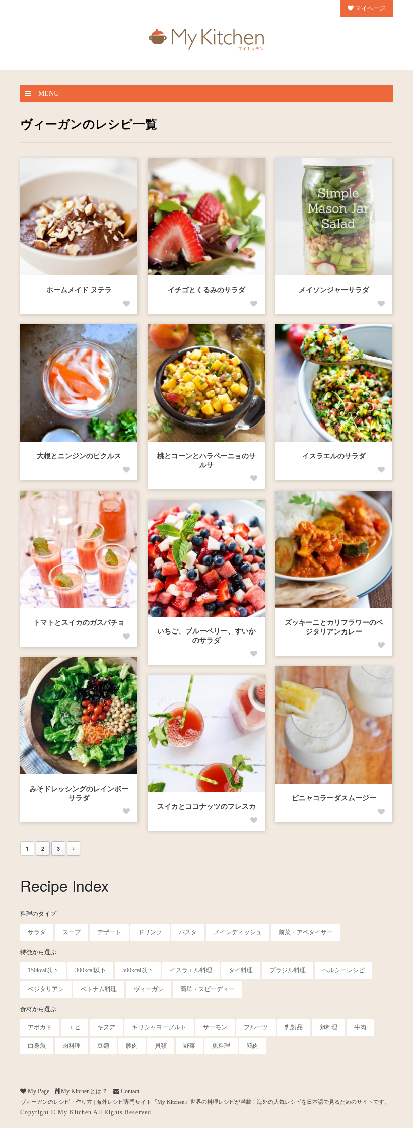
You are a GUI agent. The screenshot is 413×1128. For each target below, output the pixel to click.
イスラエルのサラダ (334, 456)
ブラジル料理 (287, 970)
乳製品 (294, 1027)
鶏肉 (253, 1045)
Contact (129, 1091)
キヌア (106, 1027)
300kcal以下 (90, 970)
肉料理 (71, 1045)
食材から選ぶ (38, 1009)
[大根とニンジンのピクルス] (78, 383)
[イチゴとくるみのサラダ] (206, 216)
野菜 (189, 1045)
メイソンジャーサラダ (334, 290)
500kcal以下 (137, 970)
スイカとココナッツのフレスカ (206, 806)
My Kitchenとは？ (83, 1091)
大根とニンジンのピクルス (79, 456)
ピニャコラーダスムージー (334, 798)
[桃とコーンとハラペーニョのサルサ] (206, 383)
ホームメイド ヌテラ (79, 290)
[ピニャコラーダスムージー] (333, 725)
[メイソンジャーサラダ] (333, 216)
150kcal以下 (43, 970)
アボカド (40, 1027)
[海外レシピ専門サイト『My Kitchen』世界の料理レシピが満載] (206, 37)
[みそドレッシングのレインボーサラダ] (78, 715)
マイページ (369, 8)
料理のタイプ (38, 914)
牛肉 (360, 1027)
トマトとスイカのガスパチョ (79, 622)
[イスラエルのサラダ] (333, 383)
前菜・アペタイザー (306, 932)
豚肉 (132, 1045)
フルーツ (256, 1027)
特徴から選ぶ (38, 952)
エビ (74, 1027)
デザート (109, 932)
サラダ (37, 932)
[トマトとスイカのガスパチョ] (78, 549)
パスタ (188, 932)
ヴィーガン (148, 989)
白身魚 (37, 1045)
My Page (37, 1091)
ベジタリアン (46, 989)
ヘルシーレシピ (343, 970)
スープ (71, 932)
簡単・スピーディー (207, 989)
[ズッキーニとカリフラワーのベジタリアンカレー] (333, 549)
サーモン (215, 1027)
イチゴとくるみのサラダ (206, 290)
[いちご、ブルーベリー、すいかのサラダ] (206, 558)
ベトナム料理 (99, 989)
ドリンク (150, 932)
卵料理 (328, 1027)
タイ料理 (241, 970)
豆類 (103, 1045)
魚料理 (221, 1045)
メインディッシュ (238, 932)
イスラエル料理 (191, 970)
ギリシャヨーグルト (159, 1027)
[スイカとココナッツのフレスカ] (206, 733)
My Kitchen (75, 1112)
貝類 (161, 1045)
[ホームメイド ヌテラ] (78, 216)
